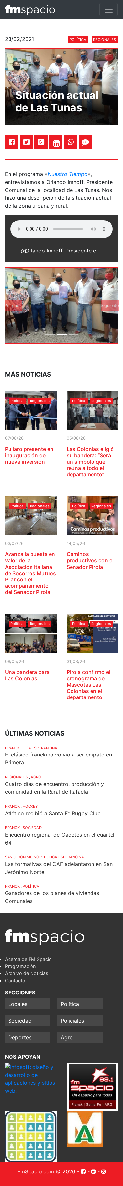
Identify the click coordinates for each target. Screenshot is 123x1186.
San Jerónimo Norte (25, 857)
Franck (12, 748)
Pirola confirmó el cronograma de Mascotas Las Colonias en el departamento (88, 685)
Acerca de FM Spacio (28, 959)
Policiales (72, 1020)
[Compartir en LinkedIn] (56, 143)
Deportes (19, 1037)
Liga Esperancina (40, 748)
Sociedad (32, 827)
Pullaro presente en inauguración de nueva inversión (29, 455)
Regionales (104, 39)
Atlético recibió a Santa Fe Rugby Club (53, 813)
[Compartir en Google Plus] (41, 141)
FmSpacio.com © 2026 (46, 1171)
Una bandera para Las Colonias (27, 675)
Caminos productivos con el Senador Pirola (90, 560)
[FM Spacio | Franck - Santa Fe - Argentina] (30, 9)
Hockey (30, 806)
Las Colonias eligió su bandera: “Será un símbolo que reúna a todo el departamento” (90, 462)
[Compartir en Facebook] (12, 141)
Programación (20, 966)
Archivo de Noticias (26, 973)
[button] (13, 305)
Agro (36, 777)
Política (78, 39)
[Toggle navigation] (108, 9)
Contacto (15, 980)
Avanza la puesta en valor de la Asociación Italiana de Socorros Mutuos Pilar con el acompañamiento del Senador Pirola (30, 573)
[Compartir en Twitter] (26, 141)
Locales (17, 1004)
